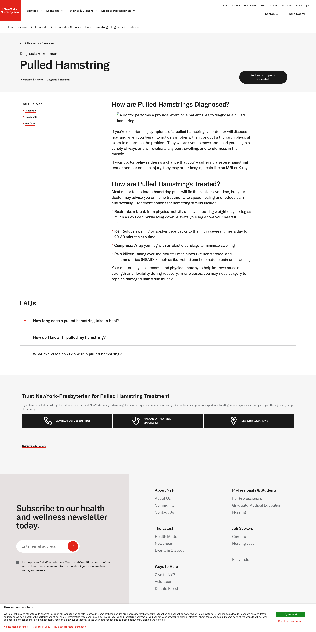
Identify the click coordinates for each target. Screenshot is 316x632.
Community (165, 505)
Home (10, 27)
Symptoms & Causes (32, 79)
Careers (236, 5)
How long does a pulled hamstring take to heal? (76, 320)
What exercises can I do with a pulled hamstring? (77, 353)
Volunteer (163, 581)
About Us (163, 498)
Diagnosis (30, 110)
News (263, 5)
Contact (274, 5)
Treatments (31, 116)
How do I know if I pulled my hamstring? (69, 337)
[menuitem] (73, 421)
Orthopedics (42, 27)
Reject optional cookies (290, 621)
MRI (229, 167)
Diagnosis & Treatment (58, 79)
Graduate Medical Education (256, 505)
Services (24, 27)
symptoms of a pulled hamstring (177, 131)
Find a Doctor (296, 14)
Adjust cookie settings (16, 626)
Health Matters (168, 536)
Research (287, 5)
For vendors (242, 559)
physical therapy (184, 267)
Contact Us (164, 512)
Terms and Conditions (79, 562)
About (225, 5)
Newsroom (164, 543)
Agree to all (291, 614)
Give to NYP (250, 5)
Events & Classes (169, 550)
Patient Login (302, 5)
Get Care (30, 123)
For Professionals (247, 498)
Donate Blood (166, 588)
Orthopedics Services (67, 27)
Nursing (239, 512)
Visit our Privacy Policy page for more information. (60, 626)
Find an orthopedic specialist (263, 77)
